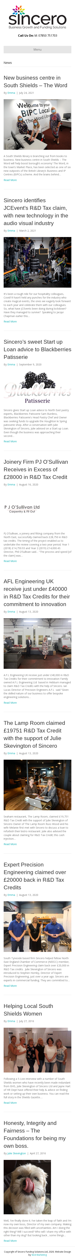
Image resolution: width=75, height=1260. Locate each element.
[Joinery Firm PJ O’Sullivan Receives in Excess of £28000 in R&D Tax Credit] (22, 508)
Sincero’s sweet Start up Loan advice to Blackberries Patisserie (37, 349)
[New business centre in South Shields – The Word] (37, 124)
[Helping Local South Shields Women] (37, 1049)
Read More (10, 180)
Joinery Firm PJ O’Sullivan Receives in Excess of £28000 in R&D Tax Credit (36, 469)
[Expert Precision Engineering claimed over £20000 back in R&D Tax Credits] (37, 926)
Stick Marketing (39, 1254)
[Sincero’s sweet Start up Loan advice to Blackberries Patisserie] (37, 387)
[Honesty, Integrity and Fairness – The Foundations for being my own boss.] (27, 1186)
